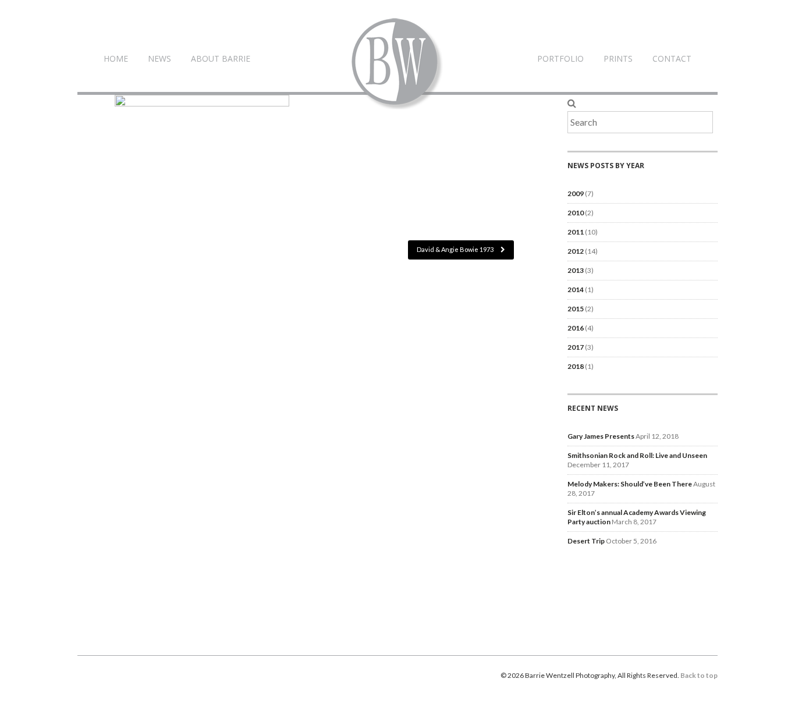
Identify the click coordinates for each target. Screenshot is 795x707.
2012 (575, 251)
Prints (618, 58)
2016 (575, 328)
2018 (575, 366)
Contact (671, 58)
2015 (575, 308)
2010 (575, 212)
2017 (575, 347)
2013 (575, 270)
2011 (575, 232)
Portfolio (560, 58)
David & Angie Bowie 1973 (456, 249)
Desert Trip (586, 541)
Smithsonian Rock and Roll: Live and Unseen (637, 455)
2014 (575, 289)
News (159, 58)
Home (116, 58)
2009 (575, 193)
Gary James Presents (600, 436)
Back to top (699, 675)
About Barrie (220, 58)
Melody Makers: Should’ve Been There (629, 483)
